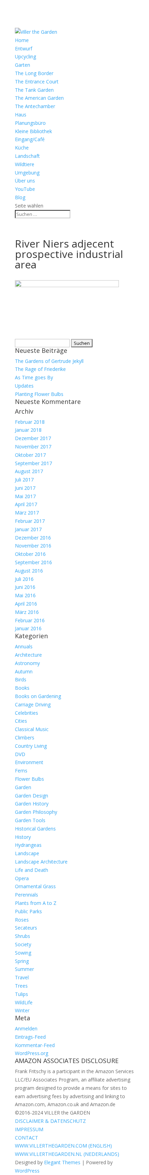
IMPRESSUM (29, 1129)
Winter (22, 1010)
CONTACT (26, 1137)
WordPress (27, 1170)
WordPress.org (31, 1053)
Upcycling (25, 56)
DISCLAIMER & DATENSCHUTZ (50, 1121)
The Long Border (34, 73)
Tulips (21, 994)
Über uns (25, 180)
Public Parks (28, 911)
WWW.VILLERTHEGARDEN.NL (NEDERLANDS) (67, 1154)
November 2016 (33, 545)
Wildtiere (24, 164)
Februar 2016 (30, 620)
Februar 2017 (30, 521)
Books (22, 687)
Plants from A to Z (35, 903)
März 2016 (27, 612)
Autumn (24, 671)
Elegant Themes (62, 1162)
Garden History (32, 803)
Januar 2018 (28, 430)
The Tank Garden (34, 90)
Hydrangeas (28, 845)
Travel (22, 977)
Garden (23, 787)
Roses (22, 919)
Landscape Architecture (41, 861)
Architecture (28, 654)
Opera (22, 878)
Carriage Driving (33, 704)
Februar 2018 (30, 422)
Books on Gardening (38, 696)
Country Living (31, 746)
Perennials (26, 894)
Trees (21, 985)
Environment (29, 762)
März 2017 (27, 512)
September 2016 (33, 562)
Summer (24, 969)
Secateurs (26, 927)
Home (22, 40)
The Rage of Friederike (40, 369)
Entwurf (23, 48)
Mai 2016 (25, 595)
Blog (20, 197)
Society (23, 944)
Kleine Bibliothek (33, 131)
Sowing (23, 952)
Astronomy (27, 663)
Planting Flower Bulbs (39, 394)
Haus (20, 114)
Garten (22, 65)
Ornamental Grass (35, 886)
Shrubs (22, 936)
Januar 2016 (28, 628)
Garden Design (31, 795)
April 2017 (26, 504)
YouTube (25, 189)
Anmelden (26, 1028)
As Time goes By (34, 377)
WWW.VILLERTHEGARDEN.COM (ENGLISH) (63, 1145)
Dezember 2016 (33, 537)
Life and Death (31, 870)
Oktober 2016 (30, 554)
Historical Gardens (35, 828)
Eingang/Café (30, 139)
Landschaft (27, 156)
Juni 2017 (25, 488)
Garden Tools (30, 820)
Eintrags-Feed (30, 1037)
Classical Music (32, 729)
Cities (21, 721)
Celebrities (26, 713)
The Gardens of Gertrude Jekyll (49, 361)
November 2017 (33, 446)
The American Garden (39, 98)
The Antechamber (35, 106)
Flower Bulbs (29, 779)
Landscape (27, 853)
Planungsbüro (30, 123)
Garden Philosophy (36, 812)
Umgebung (27, 172)
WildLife (24, 1002)
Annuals (24, 646)
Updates (24, 385)
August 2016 (29, 570)
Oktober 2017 (30, 455)
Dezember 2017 (33, 438)
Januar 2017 (28, 529)
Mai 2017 (25, 496)
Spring (22, 961)
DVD (20, 754)
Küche (22, 147)
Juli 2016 (24, 579)
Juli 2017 (24, 479)
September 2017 (33, 463)
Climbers (24, 737)
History (23, 837)
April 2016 (26, 603)
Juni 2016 (25, 587)
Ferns (21, 770)
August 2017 (29, 471)
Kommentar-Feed (35, 1045)
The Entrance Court (37, 81)
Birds (20, 679)
